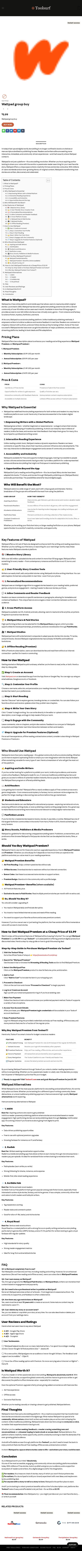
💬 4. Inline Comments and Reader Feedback (22, 214)
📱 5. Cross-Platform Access (17, 217)
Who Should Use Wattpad (14, 242)
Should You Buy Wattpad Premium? (17, 256)
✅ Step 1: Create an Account (17, 228)
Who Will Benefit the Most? (14, 203)
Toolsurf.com (30, 1079)
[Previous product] (7, 109)
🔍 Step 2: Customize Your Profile (19, 230)
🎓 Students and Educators (17, 249)
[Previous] (1, 1527)
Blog (59, 1547)
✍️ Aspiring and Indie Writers (17, 244)
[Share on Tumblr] (23, 131)
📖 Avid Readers (13, 247)
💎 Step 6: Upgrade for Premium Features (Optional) (25, 240)
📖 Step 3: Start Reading (16, 233)
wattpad (5, 101)
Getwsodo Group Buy (41, 1538)
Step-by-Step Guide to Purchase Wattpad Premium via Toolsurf (28, 268)
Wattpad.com (11, 676)
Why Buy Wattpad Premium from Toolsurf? (22, 270)
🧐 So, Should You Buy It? (16, 263)
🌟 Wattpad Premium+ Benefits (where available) (24, 261)
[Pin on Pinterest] (15, 131)
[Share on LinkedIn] (19, 131)
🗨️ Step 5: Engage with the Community (21, 237)
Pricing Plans (9, 186)
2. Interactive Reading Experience (19, 196)
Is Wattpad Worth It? (13, 289)
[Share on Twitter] (11, 131)
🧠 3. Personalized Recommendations (20, 212)
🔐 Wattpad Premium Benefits (17, 258)
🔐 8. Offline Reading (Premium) (18, 223)
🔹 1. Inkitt (11, 275)
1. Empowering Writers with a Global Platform (22, 193)
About (73, 1547)
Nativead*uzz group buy (14, 1538)
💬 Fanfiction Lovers (14, 251)
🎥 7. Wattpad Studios (15, 221)
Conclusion (9, 294)
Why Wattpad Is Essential (14, 191)
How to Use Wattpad (12, 226)
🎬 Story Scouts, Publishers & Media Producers (23, 253)
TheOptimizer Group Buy (68, 1538)
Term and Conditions (30, 1547)
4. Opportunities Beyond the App (19, 200)
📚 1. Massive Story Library (16, 207)
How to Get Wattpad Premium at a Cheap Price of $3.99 (26, 265)
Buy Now (8, 125)
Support (72, 1545)
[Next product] (3, 109)
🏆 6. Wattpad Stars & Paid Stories (19, 219)
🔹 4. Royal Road (13, 282)
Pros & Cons (9, 189)
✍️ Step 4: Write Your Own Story (18, 235)
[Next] (80, 1527)
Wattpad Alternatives (13, 272)
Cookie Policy (45, 1547)
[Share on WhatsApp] (3, 131)
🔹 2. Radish (12, 277)
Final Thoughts (10, 292)
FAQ (6, 284)
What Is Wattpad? (11, 184)
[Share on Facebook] (7, 131)
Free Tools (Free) (13, 1547)
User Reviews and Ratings (15, 287)
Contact (65, 1547)
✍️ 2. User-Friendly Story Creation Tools (21, 210)
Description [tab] (41, 143)
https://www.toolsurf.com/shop (45, 955)
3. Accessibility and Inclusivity (17, 198)
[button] (3, 8)
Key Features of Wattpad (14, 205)
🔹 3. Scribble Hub (14, 279)
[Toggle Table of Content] (47, 180)
